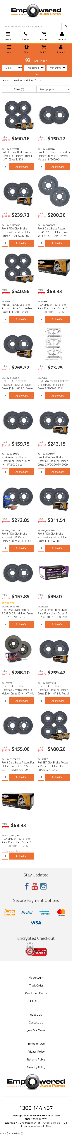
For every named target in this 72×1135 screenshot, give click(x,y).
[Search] (65, 26)
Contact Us (36, 1022)
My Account (36, 977)
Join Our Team (36, 1030)
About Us (36, 1014)
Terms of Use (36, 1043)
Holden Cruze (33, 80)
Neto (48, 1126)
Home (6, 80)
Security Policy (36, 1067)
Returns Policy (36, 1059)
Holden (18, 80)
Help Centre (36, 1001)
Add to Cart (22, 167)
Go (36, 74)
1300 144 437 (36, 1108)
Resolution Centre (36, 993)
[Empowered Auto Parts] (36, 10)
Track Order (36, 985)
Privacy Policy (36, 1051)
